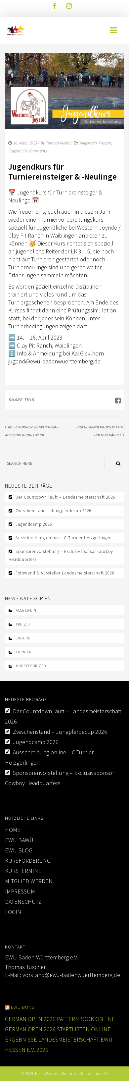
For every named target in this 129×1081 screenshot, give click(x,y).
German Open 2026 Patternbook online (60, 1019)
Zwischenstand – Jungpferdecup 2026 (54, 510)
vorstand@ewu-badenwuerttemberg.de (71, 975)
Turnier (23, 652)
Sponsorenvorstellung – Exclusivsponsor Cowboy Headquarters (61, 555)
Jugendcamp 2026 (34, 524)
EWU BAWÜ (19, 840)
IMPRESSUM (20, 891)
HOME (13, 830)
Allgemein (88, 143)
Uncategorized (31, 666)
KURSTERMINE (23, 871)
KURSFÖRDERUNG (28, 860)
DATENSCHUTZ (23, 901)
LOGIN (13, 912)
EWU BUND (23, 1007)
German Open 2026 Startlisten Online (58, 1029)
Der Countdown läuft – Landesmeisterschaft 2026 (65, 497)
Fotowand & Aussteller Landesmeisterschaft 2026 (65, 573)
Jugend (14, 151)
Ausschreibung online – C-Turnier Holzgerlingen (64, 538)
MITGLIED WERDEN (29, 881)
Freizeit (105, 143)
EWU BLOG (18, 850)
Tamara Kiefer (57, 143)
